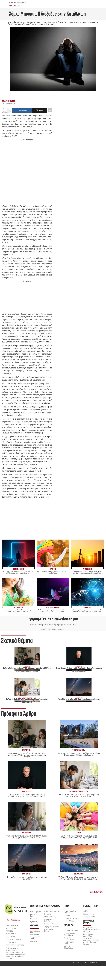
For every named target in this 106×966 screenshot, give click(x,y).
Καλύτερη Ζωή (14, 5)
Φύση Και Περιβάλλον (68, 947)
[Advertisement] (27, 173)
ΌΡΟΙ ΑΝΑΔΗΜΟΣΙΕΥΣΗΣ (14, 945)
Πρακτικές (34, 921)
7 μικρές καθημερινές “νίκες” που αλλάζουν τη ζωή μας (53, 572)
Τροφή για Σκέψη (89, 917)
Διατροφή (34, 925)
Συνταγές (33, 941)
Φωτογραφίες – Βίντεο (49, 930)
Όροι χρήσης (10, 937)
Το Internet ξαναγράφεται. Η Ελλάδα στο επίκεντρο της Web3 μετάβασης (53, 610)
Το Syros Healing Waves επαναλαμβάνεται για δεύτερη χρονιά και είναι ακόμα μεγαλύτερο (78, 878)
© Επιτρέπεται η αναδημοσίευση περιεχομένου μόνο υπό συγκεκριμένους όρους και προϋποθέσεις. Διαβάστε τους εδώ (16, 953)
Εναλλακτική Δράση (8, 104)
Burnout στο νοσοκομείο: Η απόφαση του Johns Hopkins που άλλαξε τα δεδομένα (79, 754)
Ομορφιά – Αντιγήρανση (69, 938)
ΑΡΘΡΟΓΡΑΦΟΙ (11, 928)
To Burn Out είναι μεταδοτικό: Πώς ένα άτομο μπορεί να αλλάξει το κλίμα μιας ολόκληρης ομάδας (27, 755)
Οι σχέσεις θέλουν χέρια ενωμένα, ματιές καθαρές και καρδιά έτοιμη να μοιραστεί (79, 837)
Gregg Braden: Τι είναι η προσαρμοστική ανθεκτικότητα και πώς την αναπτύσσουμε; (27, 795)
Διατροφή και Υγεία (35, 937)
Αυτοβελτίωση (73, 791)
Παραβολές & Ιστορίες (49, 920)
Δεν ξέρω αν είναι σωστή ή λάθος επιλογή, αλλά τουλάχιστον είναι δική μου (18, 572)
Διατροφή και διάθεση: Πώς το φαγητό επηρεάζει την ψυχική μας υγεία (18, 610)
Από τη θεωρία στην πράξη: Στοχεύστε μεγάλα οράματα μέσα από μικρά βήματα (87, 572)
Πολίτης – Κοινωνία (51, 924)
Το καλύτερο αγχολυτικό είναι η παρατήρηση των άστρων (79, 699)
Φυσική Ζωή (69, 925)
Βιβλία (79, 833)
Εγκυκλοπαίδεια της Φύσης (70, 934)
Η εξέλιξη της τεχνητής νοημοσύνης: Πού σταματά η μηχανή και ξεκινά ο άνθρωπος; (87, 610)
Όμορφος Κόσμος (52, 906)
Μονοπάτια (34, 919)
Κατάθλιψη (12, 3)
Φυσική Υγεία (69, 921)
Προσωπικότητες (89, 914)
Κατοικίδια (48, 914)
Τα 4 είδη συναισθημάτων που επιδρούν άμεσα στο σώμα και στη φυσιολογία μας (26, 837)
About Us (9, 931)
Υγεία (66, 906)
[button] (96, 892)
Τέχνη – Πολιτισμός (51, 927)
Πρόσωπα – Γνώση (90, 906)
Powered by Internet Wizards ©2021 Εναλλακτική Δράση (89, 963)
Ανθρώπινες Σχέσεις (51, 911)
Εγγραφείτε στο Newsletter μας (53, 619)
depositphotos (12, 925)
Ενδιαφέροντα (27, 833)
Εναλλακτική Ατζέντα (88, 922)
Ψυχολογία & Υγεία (78, 750)
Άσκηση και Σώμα (71, 930)
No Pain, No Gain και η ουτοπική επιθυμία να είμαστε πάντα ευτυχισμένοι (79, 795)
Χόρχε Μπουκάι (21, 3)
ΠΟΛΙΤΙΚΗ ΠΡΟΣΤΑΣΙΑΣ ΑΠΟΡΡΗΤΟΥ (53, 629)
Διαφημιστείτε (11, 934)
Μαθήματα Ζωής (50, 917)
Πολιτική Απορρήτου (13, 939)
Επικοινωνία (11, 942)
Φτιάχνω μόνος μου (70, 943)
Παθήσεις (67, 915)
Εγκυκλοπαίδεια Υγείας (70, 912)
